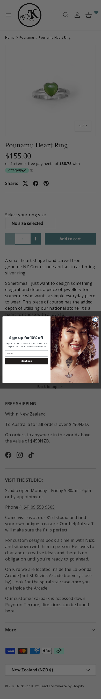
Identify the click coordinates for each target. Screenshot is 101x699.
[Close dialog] (95, 319)
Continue (26, 361)
